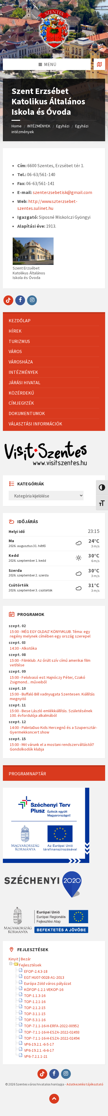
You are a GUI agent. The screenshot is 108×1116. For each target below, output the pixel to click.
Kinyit (13, 959)
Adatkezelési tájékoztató (85, 1084)
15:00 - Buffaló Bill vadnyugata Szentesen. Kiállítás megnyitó (52, 696)
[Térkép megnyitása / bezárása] (99, 64)
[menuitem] (54, 321)
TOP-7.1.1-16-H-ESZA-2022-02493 (51, 1032)
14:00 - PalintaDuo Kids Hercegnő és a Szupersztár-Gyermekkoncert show (53, 730)
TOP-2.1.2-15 (35, 1007)
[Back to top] (54, 1099)
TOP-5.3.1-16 (35, 1019)
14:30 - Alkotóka (23, 648)
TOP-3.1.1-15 (35, 1013)
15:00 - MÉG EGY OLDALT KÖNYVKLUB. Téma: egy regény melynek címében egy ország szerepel (50, 634)
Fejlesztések (30, 965)
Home (17, 126)
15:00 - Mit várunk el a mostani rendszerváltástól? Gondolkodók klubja (52, 747)
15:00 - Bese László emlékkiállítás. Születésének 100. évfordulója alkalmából (51, 713)
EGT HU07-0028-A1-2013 (44, 977)
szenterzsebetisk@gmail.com (62, 192)
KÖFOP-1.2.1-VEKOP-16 (43, 989)
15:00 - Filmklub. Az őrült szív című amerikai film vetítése (50, 663)
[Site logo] (54, 47)
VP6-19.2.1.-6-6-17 (39, 1050)
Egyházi (62, 126)
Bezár (26, 959)
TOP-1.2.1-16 (35, 1001)
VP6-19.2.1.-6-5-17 (39, 1044)
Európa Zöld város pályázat (47, 983)
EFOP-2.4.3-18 (36, 971)
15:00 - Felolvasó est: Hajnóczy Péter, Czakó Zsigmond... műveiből (47, 680)
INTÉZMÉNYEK (38, 126)
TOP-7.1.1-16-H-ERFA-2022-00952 (51, 1025)
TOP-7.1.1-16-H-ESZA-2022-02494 (51, 1038)
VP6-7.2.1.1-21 (36, 1056)
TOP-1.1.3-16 (35, 995)
